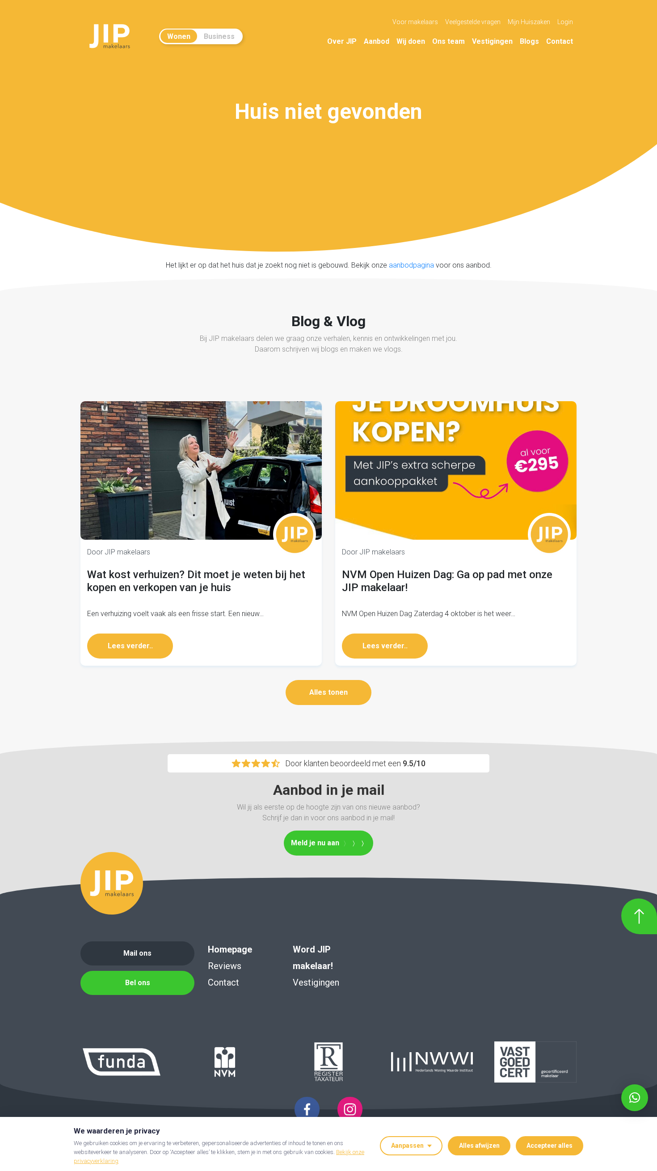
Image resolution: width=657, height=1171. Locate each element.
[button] (634, 1097)
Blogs (529, 41)
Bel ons (137, 982)
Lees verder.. (130, 646)
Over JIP (342, 41)
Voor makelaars (415, 21)
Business (219, 36)
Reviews (224, 966)
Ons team (448, 41)
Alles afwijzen (479, 1145)
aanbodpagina (411, 265)
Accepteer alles (549, 1145)
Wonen (178, 36)
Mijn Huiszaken (529, 21)
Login (565, 21)
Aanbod (376, 41)
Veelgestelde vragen (473, 21)
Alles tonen (328, 692)
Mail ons (137, 953)
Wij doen (410, 41)
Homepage (230, 949)
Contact (559, 41)
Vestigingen (492, 41)
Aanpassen (407, 1145)
